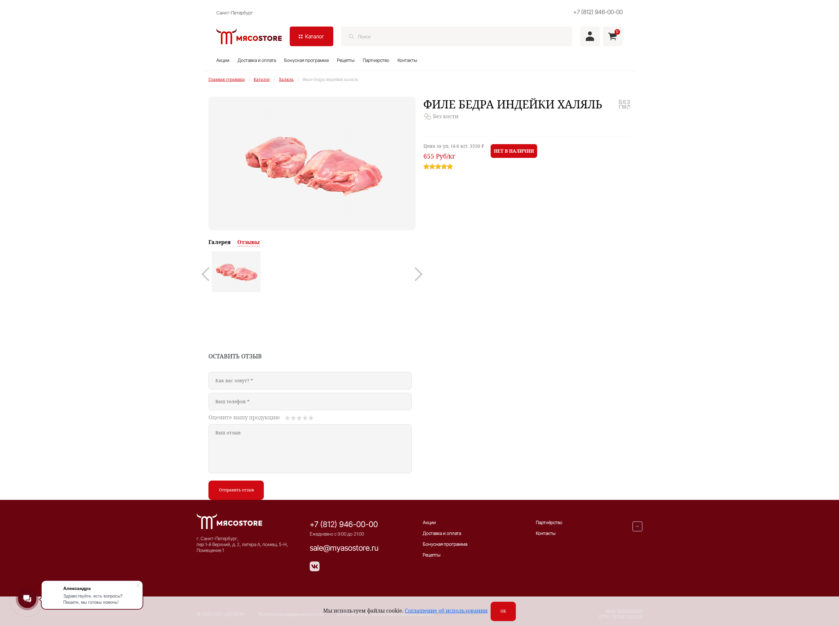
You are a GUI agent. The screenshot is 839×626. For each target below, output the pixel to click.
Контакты (407, 60)
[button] (208, 274)
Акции (222, 60)
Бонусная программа (306, 60)
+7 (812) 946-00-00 (598, 12)
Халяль (286, 79)
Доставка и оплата (257, 60)
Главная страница (226, 79)
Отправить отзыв (236, 490)
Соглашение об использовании (446, 610)
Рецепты (346, 60)
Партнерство (376, 60)
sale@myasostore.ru (344, 548)
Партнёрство (549, 522)
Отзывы (248, 242)
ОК (503, 611)
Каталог (262, 79)
